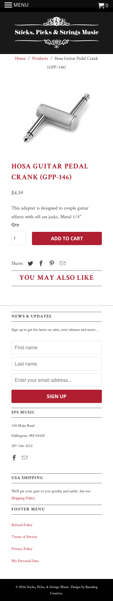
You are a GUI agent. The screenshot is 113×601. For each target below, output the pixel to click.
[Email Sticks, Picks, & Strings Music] (25, 457)
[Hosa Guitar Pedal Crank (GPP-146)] (56, 118)
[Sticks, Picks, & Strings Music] (56, 34)
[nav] (17, 6)
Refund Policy (22, 524)
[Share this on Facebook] (40, 263)
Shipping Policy (23, 497)
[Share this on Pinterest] (51, 263)
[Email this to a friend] (62, 263)
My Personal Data (25, 560)
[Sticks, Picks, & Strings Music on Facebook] (14, 457)
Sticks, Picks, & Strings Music (48, 586)
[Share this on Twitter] (29, 263)
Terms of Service (24, 536)
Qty (15, 225)
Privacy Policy (22, 548)
